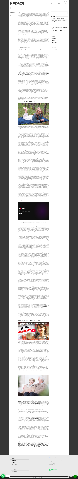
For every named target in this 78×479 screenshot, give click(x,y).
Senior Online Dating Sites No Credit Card (27, 443)
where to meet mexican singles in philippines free (33, 418)
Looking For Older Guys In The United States (26, 444)
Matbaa (53, 40)
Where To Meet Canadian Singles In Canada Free (27, 446)
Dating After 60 (20, 445)
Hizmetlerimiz (53, 3)
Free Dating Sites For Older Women (38, 447)
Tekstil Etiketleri (55, 49)
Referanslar (60, 3)
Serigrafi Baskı (54, 42)
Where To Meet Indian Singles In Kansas (27, 442)
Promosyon (54, 47)
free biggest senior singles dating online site (32, 403)
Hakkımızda (47, 3)
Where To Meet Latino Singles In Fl (28, 445)
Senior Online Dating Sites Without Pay (40, 444)
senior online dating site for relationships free (37, 226)
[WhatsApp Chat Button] (3, 476)
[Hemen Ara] (75, 476)
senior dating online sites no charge (40, 412)
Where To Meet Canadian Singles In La (37, 441)
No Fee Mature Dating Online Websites (57, 18)
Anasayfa (41, 3)
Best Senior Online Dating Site (27, 447)
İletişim (66, 3)
